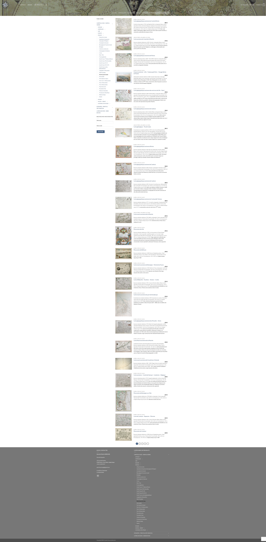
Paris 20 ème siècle (103, 84)
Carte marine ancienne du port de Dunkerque (146, 294)
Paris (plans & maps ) (103, 78)
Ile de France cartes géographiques (103, 67)
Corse (100, 52)
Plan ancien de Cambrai (140, 431)
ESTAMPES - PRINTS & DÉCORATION (102, 107)
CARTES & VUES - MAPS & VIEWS (126, 12)
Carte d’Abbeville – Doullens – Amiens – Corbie (146, 279)
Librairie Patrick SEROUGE (103, 454)
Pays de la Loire (102, 86)
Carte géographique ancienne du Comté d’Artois (146, 21)
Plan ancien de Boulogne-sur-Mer (143, 393)
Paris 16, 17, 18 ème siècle (104, 80)
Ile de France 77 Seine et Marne (106, 59)
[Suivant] (148, 444)
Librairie (29, 4)
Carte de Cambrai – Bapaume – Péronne (144, 416)
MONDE (100, 99)
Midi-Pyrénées (102, 72)
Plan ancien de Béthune (140, 250)
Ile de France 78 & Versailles (105, 61)
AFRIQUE (100, 27)
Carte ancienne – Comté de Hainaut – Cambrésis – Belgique (149, 375)
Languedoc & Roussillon (104, 70)
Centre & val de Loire (103, 48)
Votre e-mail (99, 125)
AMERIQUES (100, 29)
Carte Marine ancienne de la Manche (143, 340)
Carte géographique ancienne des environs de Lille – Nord (149, 90)
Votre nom (99, 120)
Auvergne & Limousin (103, 42)
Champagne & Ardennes (104, 50)
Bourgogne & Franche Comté (105, 44)
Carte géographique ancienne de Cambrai (145, 108)
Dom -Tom (101, 54)
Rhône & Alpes (102, 94)
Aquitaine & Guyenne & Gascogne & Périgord (104, 40)
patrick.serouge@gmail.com (103, 467)
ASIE (99, 31)
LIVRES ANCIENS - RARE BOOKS (103, 111)
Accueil (114, 12)
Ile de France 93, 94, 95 (104, 65)
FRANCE (138, 12)
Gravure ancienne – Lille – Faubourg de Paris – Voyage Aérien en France (150, 72)
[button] (39, 5)
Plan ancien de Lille (139, 229)
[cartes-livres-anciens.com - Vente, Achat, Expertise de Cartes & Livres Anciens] (9, 5)
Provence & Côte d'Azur (104, 92)
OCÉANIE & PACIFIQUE (103, 103)
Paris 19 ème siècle (103, 82)
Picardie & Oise (102, 88)
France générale (102, 56)
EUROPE (100, 33)
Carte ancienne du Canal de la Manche (144, 39)
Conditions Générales (102, 470)
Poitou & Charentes (103, 90)
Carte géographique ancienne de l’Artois (144, 55)
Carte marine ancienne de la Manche (143, 214)
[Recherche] (46, 4)
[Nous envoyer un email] (98, 476)
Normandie (101, 76)
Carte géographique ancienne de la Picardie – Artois (147, 321)
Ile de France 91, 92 (103, 63)
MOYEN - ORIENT (102, 101)
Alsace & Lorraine (103, 37)
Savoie (100, 96)
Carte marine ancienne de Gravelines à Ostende (146, 360)
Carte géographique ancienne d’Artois (144, 146)
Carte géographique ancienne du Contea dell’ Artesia (148, 199)
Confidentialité (100, 472)
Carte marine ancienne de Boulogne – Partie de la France (149, 265)
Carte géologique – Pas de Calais (142, 127)
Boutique (22, 4)
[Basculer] (112, 24)
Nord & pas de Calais (103, 74)
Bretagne (101, 46)
